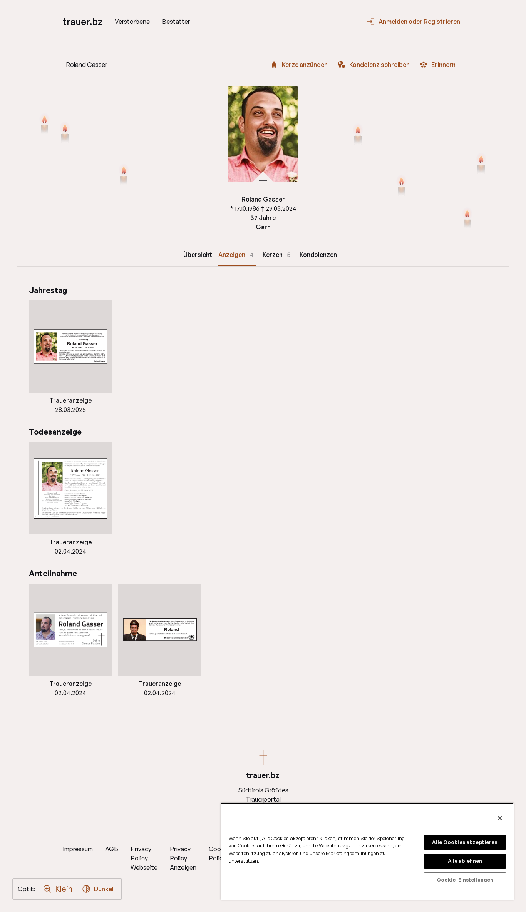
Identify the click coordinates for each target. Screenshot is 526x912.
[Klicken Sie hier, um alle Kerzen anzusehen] (44, 124)
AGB (111, 849)
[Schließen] (499, 818)
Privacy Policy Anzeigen (183, 858)
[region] (367, 851)
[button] (70, 346)
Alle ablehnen (465, 861)
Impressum (78, 849)
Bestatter (176, 21)
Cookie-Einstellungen (465, 880)
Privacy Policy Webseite (144, 858)
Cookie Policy (219, 853)
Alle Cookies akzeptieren (465, 842)
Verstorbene (132, 21)
